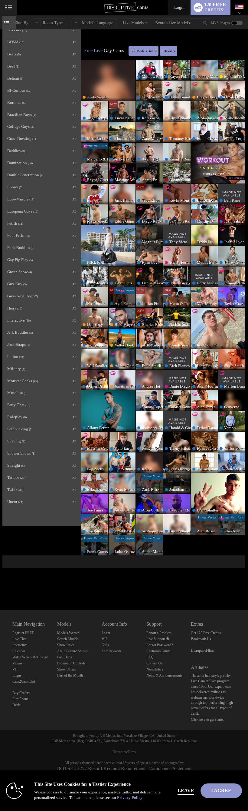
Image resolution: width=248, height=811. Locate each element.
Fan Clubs (64, 657)
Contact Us (154, 663)
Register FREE (23, 633)
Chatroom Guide (158, 651)
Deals (16, 705)
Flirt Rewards (111, 651)
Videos (17, 663)
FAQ (150, 657)
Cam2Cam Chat (23, 681)
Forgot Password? (159, 645)
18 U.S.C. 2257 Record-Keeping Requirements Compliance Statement (124, 768)
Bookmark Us (201, 639)
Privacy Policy (129, 797)
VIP (15, 669)
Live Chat (19, 639)
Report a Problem (158, 633)
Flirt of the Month (70, 675)
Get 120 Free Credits (206, 633)
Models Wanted (68, 633)
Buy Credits (21, 693)
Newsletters (154, 669)
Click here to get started (207, 719)
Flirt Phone (20, 699)
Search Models (68, 639)
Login (179, 7)
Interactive (19, 645)
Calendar (18, 651)
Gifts (105, 645)
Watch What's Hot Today (30, 657)
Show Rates (65, 645)
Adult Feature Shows (72, 651)
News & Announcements (164, 675)
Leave (186, 790)
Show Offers (66, 669)
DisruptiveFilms (202, 650)
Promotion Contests (71, 663)
